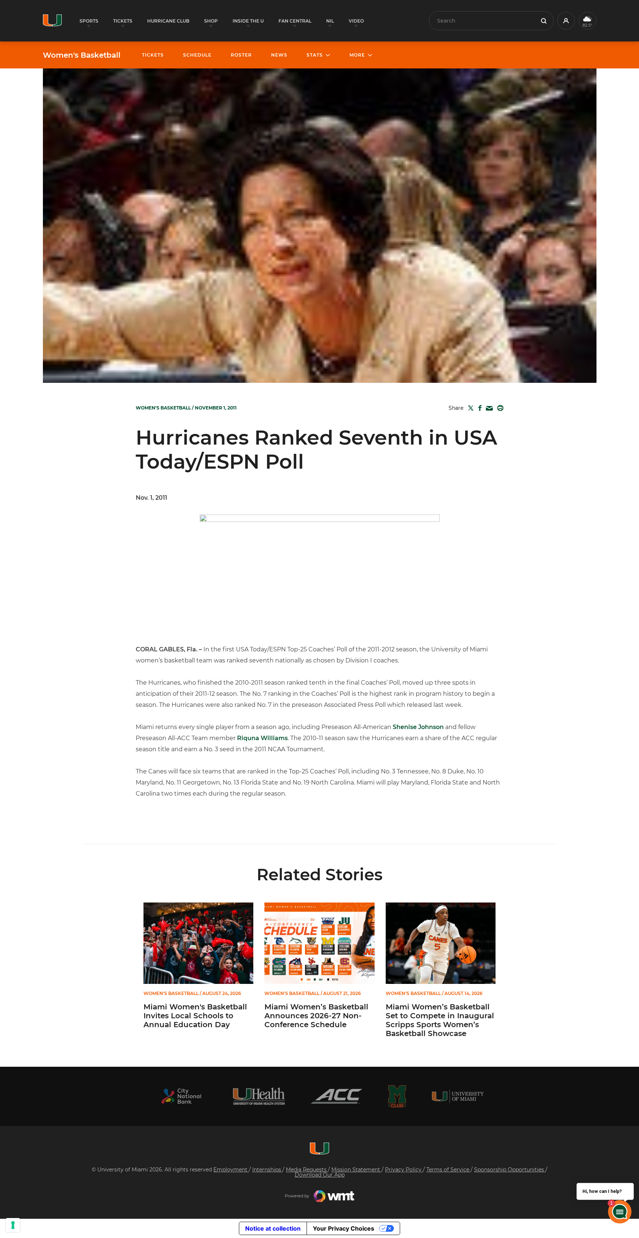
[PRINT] (498, 408)
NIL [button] (330, 21)
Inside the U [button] (248, 21)
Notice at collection (273, 1228)
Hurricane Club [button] (168, 21)
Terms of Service (448, 1169)
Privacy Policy (404, 1169)
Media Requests (307, 1169)
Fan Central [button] (294, 21)
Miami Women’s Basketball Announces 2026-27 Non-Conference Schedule (316, 1015)
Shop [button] (211, 21)
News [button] (279, 55)
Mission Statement (356, 1169)
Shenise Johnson (418, 727)
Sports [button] (89, 21)
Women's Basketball (82, 55)
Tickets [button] (122, 21)
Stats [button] (315, 55)
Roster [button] (241, 55)
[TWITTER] (469, 408)
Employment (231, 1169)
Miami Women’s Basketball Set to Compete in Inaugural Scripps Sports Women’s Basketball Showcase (440, 1020)
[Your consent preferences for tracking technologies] (13, 1225)
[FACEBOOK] (478, 408)
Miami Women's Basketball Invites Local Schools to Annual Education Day (195, 1015)
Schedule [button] (197, 55)
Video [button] (356, 21)
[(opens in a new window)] (181, 1096)
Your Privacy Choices (343, 1228)
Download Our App (320, 1174)
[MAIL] (488, 408)
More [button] (357, 55)
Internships (267, 1169)
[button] (566, 21)
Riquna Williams (262, 738)
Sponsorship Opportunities (509, 1169)
